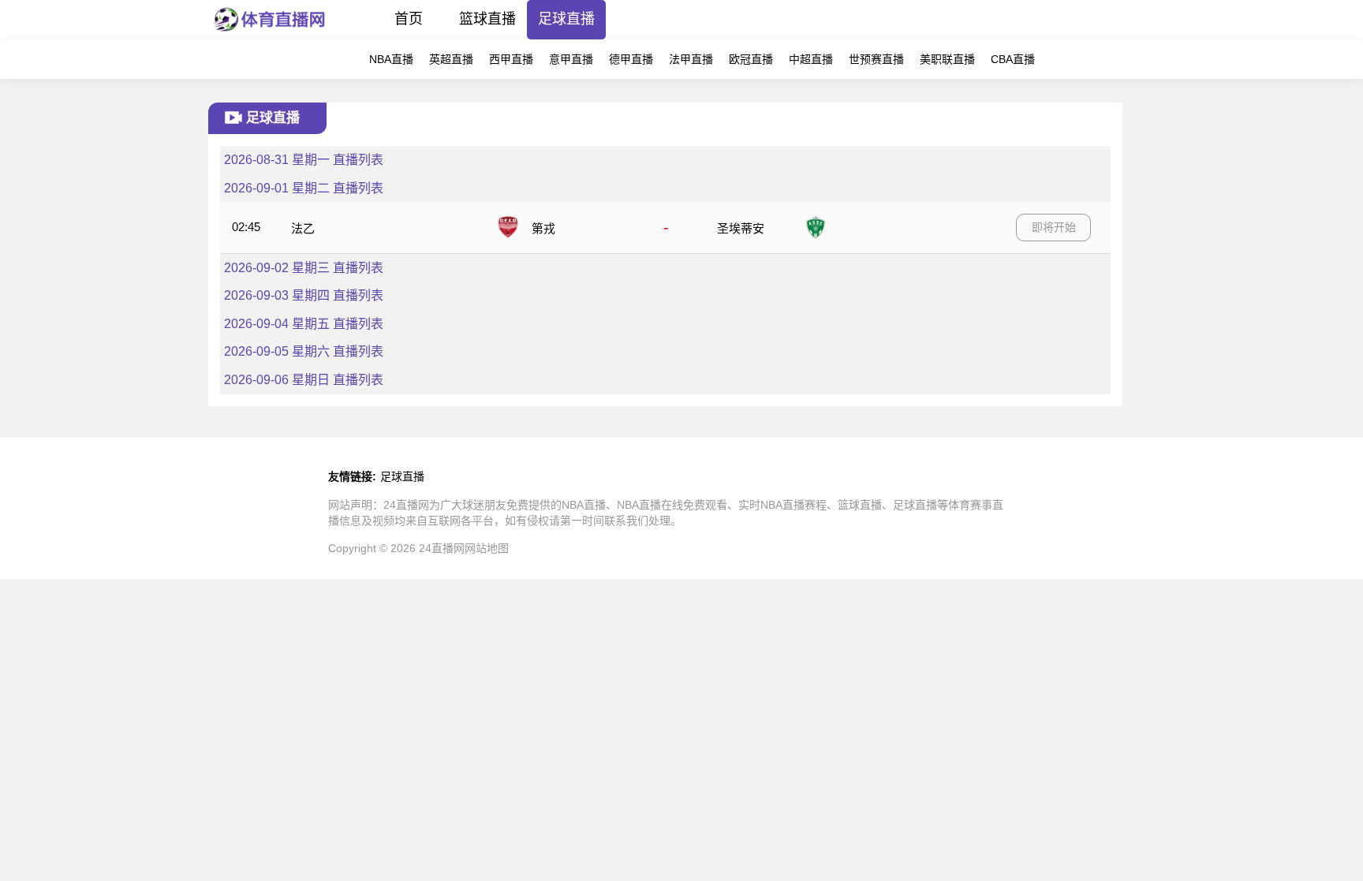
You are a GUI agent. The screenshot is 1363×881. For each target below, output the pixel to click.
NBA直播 (391, 59)
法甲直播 (691, 59)
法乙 (303, 228)
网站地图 (487, 548)
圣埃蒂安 (740, 228)
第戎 (543, 228)
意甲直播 (571, 59)
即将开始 (1054, 227)
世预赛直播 (876, 59)
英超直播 (451, 59)
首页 (408, 19)
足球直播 (566, 19)
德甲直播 (631, 59)
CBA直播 (1013, 59)
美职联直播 (947, 59)
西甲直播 (511, 59)
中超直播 (811, 59)
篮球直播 (487, 19)
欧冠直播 (751, 59)
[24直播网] (269, 35)
